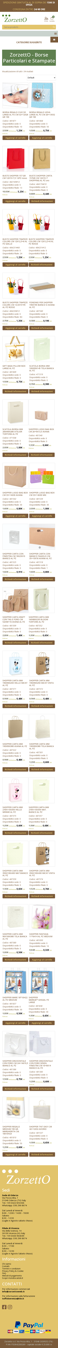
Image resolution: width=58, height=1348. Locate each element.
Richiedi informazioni (42, 201)
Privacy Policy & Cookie (13, 1271)
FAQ (4, 1273)
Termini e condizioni (11, 1269)
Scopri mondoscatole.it (12, 1278)
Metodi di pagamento (12, 1276)
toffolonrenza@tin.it (13, 1298)
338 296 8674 (20, 1205)
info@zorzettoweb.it (13, 1291)
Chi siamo (6, 1264)
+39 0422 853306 (15, 1202)
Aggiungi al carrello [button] (15, 137)
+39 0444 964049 (15, 1235)
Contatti (5, 1266)
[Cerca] (54, 27)
